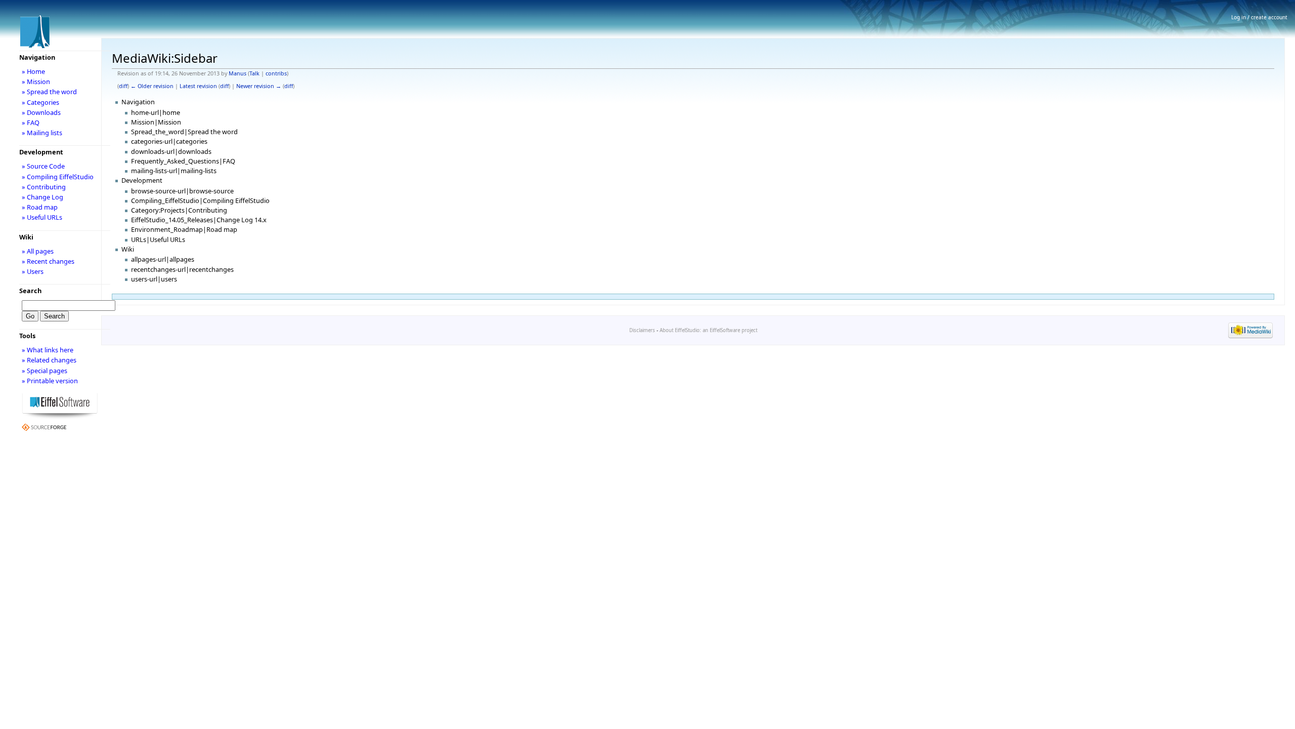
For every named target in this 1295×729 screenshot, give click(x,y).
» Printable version (50, 380)
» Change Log (42, 196)
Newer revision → (258, 86)
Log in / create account (1259, 17)
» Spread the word (49, 91)
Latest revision (198, 86)
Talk (254, 73)
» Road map (40, 207)
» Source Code (43, 166)
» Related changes (49, 359)
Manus (237, 73)
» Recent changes (48, 261)
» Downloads (41, 112)
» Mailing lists (42, 132)
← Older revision (152, 86)
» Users (33, 271)
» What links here (47, 349)
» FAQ (30, 122)
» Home (33, 71)
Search (30, 290)
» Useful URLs (42, 217)
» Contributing (44, 186)
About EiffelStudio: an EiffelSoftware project (708, 330)
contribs (276, 73)
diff (123, 86)
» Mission (36, 81)
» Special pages (44, 370)
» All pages (38, 251)
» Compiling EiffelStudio (58, 176)
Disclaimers (642, 330)
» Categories (40, 102)
